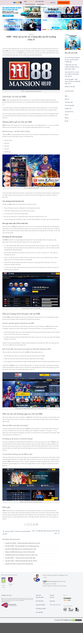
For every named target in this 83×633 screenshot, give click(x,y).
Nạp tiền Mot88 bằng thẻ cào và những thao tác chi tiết (20, 549)
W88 (20, 53)
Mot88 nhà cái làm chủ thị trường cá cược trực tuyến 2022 (21, 555)
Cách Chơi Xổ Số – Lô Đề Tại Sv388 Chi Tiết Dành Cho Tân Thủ (72, 74)
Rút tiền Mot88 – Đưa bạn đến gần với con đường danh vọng (22, 546)
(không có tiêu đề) (70, 86)
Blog (25, 1)
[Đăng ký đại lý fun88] (21, 12)
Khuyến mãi (40, 4)
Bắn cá (43, 7)
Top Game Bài (39, 1)
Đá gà (27, 10)
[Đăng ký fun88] (73, 42)
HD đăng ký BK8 (41, 608)
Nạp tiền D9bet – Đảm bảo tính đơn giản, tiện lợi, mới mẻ (21, 561)
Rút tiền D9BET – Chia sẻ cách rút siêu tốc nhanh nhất (20, 558)
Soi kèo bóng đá (30, 4)
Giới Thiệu (52, 601)
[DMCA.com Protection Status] (77, 620)
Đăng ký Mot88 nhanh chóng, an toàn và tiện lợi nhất (20, 552)
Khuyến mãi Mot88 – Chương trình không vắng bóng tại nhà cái (22, 543)
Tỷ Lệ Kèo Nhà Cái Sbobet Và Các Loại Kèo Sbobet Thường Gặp (72, 60)
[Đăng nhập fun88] (62, 25)
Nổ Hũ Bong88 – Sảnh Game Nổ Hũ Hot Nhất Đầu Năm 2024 (72, 81)
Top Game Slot (29, 7)
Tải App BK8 (39, 612)
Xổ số (37, 7)
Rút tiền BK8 (39, 601)
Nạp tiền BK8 (39, 597)
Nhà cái (31, 1)
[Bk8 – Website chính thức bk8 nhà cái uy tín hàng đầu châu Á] (17, 3)
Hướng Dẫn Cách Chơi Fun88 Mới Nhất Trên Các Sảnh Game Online (72, 67)
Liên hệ (52, 597)
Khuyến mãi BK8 (40, 605)
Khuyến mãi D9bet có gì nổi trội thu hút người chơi (19, 564)
